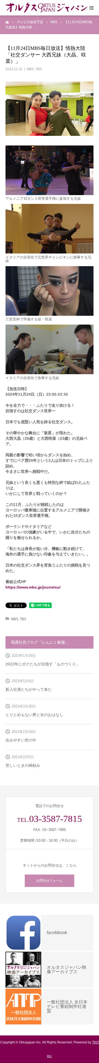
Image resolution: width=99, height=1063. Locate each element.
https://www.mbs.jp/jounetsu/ (33, 587)
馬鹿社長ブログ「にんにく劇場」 (40, 642)
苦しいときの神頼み (23, 765)
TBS (38, 69)
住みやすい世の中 (21, 740)
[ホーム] (7, 22)
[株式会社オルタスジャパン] (47, 8)
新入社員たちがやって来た (29, 689)
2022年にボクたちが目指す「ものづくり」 (43, 664)
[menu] (91, 7)
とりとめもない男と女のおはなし (34, 715)
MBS (30, 69)
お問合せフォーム (49, 881)
